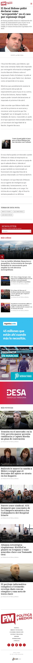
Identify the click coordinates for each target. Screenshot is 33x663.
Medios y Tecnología (17, 630)
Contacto (16, 640)
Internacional (16, 638)
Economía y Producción (16, 632)
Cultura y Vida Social (16, 634)
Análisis (16, 636)
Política (16, 627)
